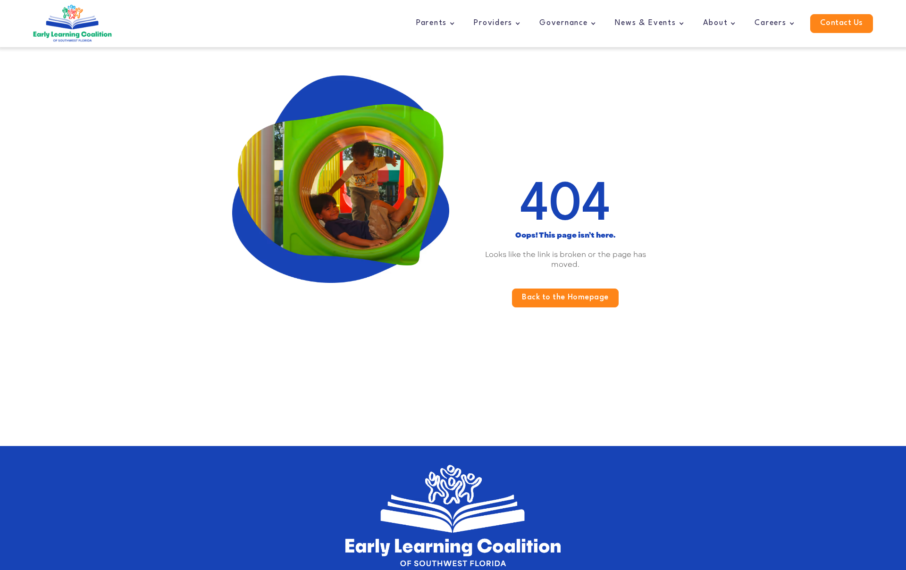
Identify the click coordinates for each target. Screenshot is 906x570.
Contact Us (841, 23)
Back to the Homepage (565, 297)
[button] (435, 23)
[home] (72, 23)
